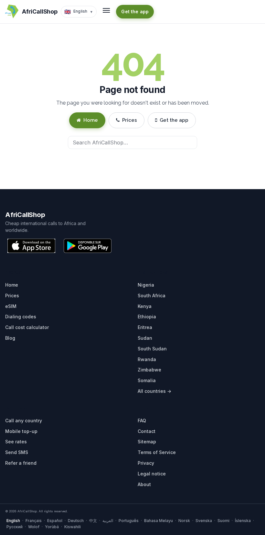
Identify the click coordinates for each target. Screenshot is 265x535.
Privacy (146, 463)
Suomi (223, 520)
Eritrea (145, 327)
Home (90, 120)
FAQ (142, 420)
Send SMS (16, 452)
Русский (14, 526)
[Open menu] (106, 10)
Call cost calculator (27, 327)
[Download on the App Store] (31, 246)
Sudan (145, 338)
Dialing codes (20, 316)
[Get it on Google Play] (87, 246)
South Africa (151, 295)
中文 (93, 520)
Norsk (184, 520)
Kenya (145, 306)
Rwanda (147, 359)
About (144, 484)
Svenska (204, 520)
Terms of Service (157, 452)
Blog (10, 338)
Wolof (33, 526)
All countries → (154, 391)
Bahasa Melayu (158, 520)
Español (54, 520)
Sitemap (147, 441)
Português (129, 520)
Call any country (23, 420)
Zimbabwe (149, 369)
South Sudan (152, 348)
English (13, 520)
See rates (16, 441)
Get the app (135, 11)
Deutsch (76, 520)
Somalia (147, 380)
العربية (107, 520)
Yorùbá (52, 526)
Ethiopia (147, 316)
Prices (129, 120)
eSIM (10, 306)
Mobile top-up (21, 431)
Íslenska (243, 520)
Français (34, 520)
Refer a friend (21, 463)
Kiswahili (72, 526)
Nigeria (146, 285)
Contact (146, 431)
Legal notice (152, 473)
